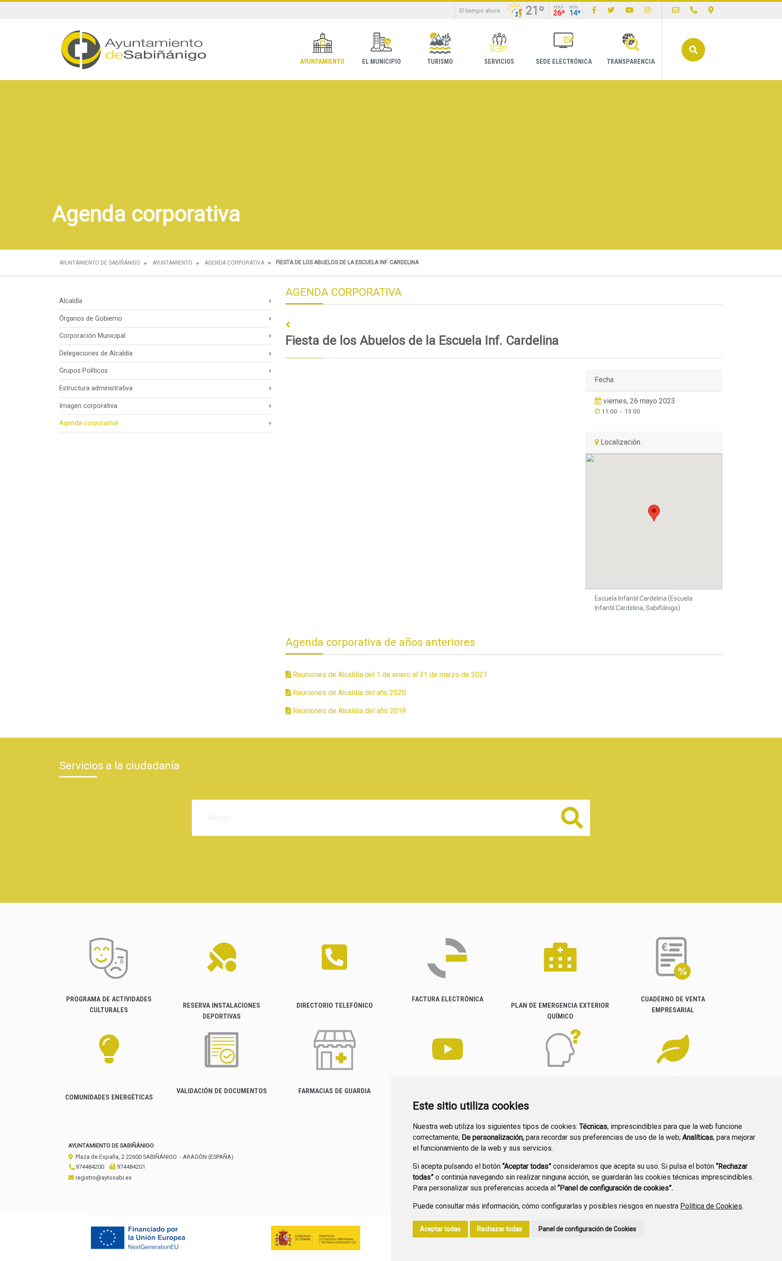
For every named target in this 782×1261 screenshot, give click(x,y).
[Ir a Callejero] (711, 10)
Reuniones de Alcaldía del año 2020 (348, 692)
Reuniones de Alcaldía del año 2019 (348, 710)
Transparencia (631, 62)
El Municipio (381, 62)
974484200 (89, 1166)
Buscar (693, 50)
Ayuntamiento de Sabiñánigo (99, 263)
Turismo (440, 62)
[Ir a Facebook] (594, 10)
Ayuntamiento (322, 62)
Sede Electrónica (564, 62)
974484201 (130, 1166)
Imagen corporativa (88, 406)
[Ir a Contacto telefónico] (693, 10)
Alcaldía (70, 301)
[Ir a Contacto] (675, 10)
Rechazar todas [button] (499, 1229)
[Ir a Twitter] (611, 10)
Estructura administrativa (96, 388)
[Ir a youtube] (629, 10)
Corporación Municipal (92, 336)
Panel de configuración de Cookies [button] (587, 1229)
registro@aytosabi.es (103, 1177)
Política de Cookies (711, 1206)
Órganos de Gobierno (90, 318)
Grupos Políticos (83, 371)
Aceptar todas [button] (440, 1229)
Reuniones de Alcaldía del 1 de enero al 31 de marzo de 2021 (389, 674)
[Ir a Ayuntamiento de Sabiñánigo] (134, 49)
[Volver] (504, 325)
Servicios (499, 62)
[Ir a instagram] (647, 10)
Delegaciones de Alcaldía (96, 353)
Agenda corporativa (234, 263)
